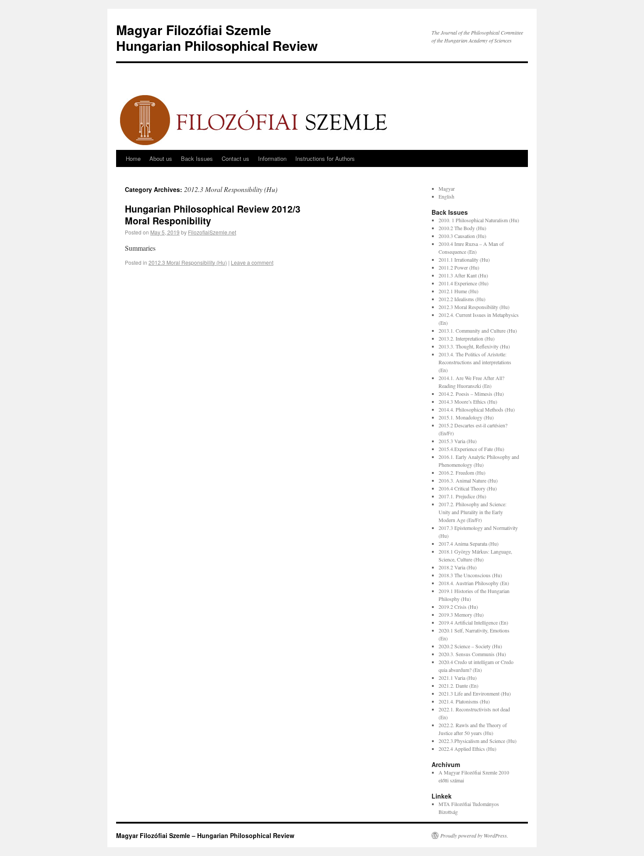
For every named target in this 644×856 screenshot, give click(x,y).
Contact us (235, 158)
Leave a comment (252, 262)
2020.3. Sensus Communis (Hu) (472, 653)
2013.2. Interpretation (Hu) (467, 338)
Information (272, 158)
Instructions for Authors (325, 158)
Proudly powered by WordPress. (474, 835)
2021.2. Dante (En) (458, 685)
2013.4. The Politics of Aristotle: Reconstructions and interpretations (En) (475, 362)
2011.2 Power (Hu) (459, 267)
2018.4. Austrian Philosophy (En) (474, 582)
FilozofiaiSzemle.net (212, 232)
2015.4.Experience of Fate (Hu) (471, 448)
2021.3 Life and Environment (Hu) (475, 693)
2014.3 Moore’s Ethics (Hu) (468, 401)
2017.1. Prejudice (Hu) (462, 496)
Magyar (447, 188)
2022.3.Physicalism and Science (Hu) (478, 740)
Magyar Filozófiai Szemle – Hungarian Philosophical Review (205, 835)
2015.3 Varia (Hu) (458, 440)
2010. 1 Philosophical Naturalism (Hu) (479, 220)
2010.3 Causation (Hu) (462, 235)
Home (133, 158)
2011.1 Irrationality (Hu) (464, 259)
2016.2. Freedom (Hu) (462, 472)
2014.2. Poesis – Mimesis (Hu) (471, 393)
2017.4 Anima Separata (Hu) (469, 543)
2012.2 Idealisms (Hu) (462, 298)
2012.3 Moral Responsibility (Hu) (188, 262)
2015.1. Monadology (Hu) (466, 417)
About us (160, 158)
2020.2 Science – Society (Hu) (470, 646)
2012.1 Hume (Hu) (458, 291)
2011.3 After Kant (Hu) (463, 275)
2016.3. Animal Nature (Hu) (468, 480)
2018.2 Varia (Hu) (458, 567)
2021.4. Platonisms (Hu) (464, 701)
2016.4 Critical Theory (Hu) (468, 488)
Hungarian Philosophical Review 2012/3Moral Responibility (213, 214)
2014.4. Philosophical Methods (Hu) (477, 409)
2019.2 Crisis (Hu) (458, 606)
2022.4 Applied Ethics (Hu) (467, 748)
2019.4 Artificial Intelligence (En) (473, 622)
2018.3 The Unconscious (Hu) (470, 575)
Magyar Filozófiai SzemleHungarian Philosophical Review (217, 37)
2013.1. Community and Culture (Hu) (478, 330)
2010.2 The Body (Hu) (462, 227)
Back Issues (197, 158)
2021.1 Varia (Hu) (458, 677)
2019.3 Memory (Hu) (461, 614)
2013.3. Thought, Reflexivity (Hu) (474, 346)
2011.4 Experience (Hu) (463, 283)
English (446, 196)
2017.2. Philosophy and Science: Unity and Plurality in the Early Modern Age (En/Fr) (472, 512)
